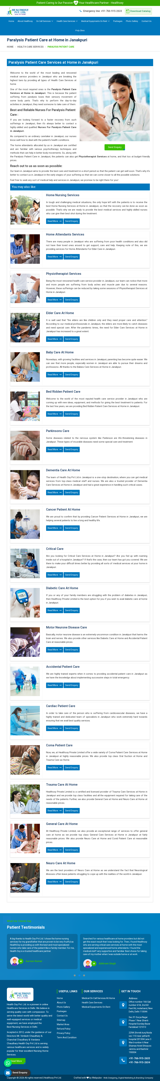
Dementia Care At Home (63, 470)
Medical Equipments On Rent (94, 21)
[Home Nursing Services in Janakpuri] (25, 209)
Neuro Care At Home (60, 863)
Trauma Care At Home (62, 785)
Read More (53, 221)
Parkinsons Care (57, 431)
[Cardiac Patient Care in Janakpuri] (25, 720)
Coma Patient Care (59, 745)
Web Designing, (110, 1078)
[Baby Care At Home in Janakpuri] (25, 367)
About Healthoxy (25, 21)
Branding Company (144, 1078)
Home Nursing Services (62, 195)
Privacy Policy (63, 1033)
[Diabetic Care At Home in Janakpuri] (25, 602)
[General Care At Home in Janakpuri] (25, 838)
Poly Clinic (80, 30)
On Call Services (43, 21)
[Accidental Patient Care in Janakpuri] (25, 681)
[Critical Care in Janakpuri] (25, 563)
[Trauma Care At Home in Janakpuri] (25, 799)
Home (11, 21)
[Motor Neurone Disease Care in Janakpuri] (25, 642)
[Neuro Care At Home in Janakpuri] (25, 877)
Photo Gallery (132, 21)
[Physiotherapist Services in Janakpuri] (25, 288)
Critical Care (54, 549)
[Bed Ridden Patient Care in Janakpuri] (25, 406)
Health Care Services (66, 21)
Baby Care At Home (60, 352)
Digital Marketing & (126, 1078)
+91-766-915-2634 (139, 1062)
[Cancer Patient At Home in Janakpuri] (25, 524)
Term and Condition (67, 1037)
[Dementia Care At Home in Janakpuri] (25, 484)
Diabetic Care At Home (62, 588)
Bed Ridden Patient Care (63, 392)
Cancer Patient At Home (63, 509)
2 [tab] (79, 975)
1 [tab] (75, 975)
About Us (61, 1002)
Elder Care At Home (60, 313)
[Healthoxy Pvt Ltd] (18, 11)
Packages (117, 21)
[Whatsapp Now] (8, 1063)
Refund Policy (63, 1029)
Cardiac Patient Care (60, 706)
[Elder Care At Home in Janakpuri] (25, 327)
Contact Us (146, 21)
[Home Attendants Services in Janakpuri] (25, 249)
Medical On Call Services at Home (98, 998)
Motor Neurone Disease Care (66, 627)
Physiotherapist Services (63, 274)
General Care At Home (62, 824)
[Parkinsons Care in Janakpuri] (25, 445)
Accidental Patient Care (63, 667)
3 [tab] (84, 975)
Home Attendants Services (65, 234)
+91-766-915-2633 (102, 11)
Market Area (63, 1024)
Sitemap (61, 1020)
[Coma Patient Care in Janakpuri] (25, 760)
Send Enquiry (71, 221)
